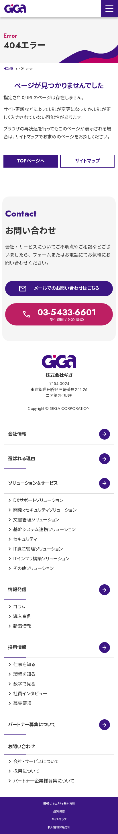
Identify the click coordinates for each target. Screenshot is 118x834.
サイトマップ (59, 819)
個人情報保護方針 (59, 827)
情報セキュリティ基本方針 (59, 803)
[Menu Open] (109, 8)
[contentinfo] (59, 587)
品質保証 (59, 811)
